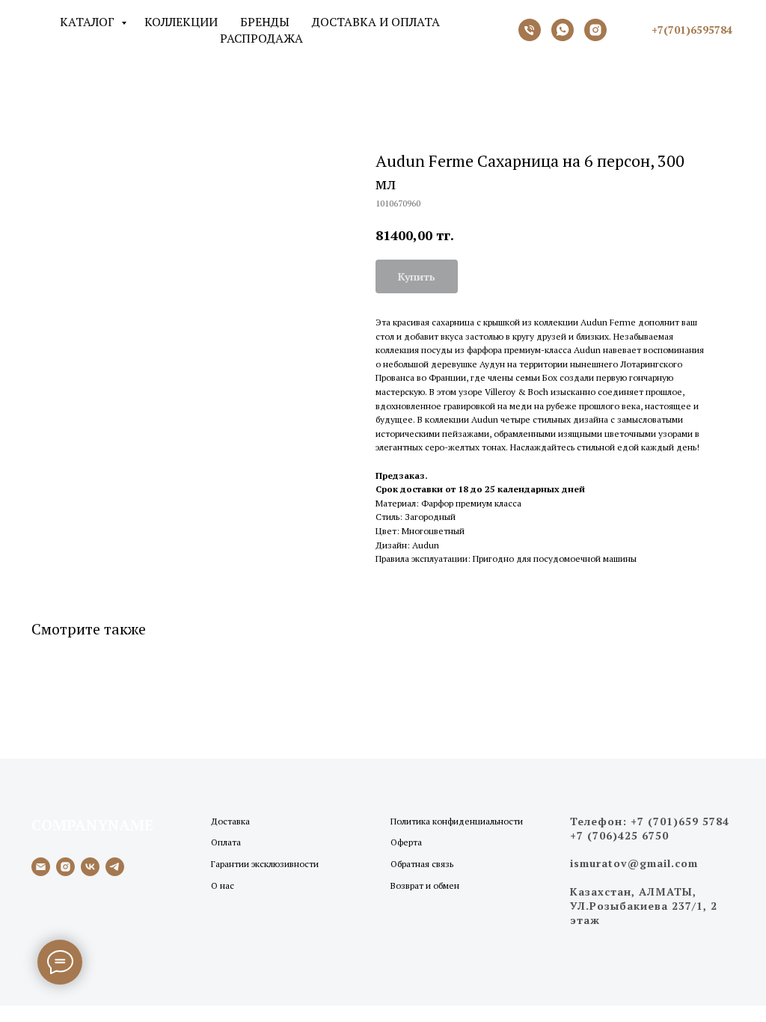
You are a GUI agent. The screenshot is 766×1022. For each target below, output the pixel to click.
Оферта (406, 842)
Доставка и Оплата (376, 21)
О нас (222, 885)
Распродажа (261, 38)
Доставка (230, 821)
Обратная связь (421, 863)
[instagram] (65, 866)
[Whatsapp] (562, 30)
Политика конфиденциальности (456, 821)
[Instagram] (595, 30)
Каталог (88, 21)
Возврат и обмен (424, 885)
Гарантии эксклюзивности (265, 863)
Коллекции (181, 21)
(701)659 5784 (688, 821)
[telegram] (114, 866)
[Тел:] (529, 30)
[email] (40, 866)
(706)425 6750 (628, 835)
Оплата (226, 842)
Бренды (264, 21)
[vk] (90, 866)
